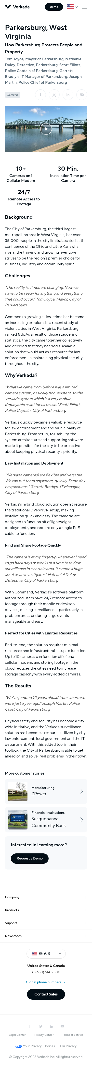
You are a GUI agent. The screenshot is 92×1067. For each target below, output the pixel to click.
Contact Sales (46, 994)
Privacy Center (43, 1035)
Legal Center (17, 1035)
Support (11, 923)
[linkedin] (68, 94)
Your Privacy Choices (39, 1046)
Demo (54, 7)
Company (12, 897)
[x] (54, 94)
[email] (81, 94)
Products (12, 910)
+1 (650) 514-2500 (46, 972)
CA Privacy (68, 1046)
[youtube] (62, 1026)
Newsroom (13, 936)
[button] (46, 129)
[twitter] (40, 1026)
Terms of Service (72, 1035)
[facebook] (40, 94)
